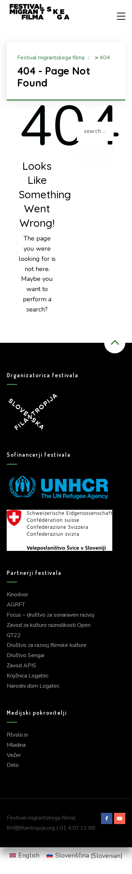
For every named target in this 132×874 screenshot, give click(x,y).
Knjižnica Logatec (28, 676)
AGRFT (16, 605)
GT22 (14, 635)
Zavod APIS (21, 665)
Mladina (16, 745)
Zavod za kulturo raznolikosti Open (48, 625)
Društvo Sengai (25, 655)
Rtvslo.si (17, 735)
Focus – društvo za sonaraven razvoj (50, 615)
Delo (13, 765)
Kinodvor (17, 594)
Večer (14, 755)
